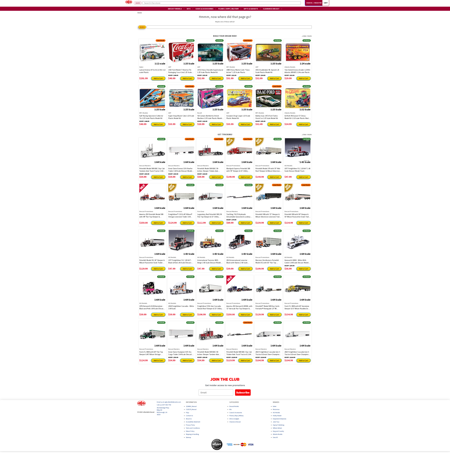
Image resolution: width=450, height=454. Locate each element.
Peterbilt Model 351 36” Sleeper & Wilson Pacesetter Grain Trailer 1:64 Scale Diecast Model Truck (152, 261)
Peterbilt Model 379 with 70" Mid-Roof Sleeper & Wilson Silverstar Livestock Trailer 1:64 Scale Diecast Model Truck (267, 169)
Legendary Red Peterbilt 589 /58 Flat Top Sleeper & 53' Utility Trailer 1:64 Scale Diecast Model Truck (209, 215)
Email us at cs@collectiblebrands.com (169, 402)
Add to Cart (158, 78)
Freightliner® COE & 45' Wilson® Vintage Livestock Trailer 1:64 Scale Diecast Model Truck (180, 215)
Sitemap (188, 437)
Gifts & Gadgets (251, 9)
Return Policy (190, 431)
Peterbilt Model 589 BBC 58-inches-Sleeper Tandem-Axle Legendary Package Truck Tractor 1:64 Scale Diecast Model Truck (210, 353)
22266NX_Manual (191, 406)
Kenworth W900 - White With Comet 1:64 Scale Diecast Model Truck (297, 261)
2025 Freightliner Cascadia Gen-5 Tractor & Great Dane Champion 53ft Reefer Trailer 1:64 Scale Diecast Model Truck (267, 353)
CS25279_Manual (191, 409)
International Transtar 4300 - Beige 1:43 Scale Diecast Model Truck (209, 261)
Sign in (309, 3)
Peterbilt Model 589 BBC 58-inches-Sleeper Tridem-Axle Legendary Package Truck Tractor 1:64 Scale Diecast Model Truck (210, 169)
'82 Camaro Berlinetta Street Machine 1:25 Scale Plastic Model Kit (209, 117)
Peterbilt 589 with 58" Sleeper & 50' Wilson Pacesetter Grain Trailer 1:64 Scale (297, 215)
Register (318, 3)
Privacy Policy (190, 425)
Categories (234, 402)
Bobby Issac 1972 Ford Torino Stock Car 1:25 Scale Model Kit (266, 117)
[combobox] (221, 3)
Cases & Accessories (204, 9)
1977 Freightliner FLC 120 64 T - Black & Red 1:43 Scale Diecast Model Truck (180, 261)
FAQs (187, 412)
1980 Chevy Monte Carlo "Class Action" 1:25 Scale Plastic (238, 71)
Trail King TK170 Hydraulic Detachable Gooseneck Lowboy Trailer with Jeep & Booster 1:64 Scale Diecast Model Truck (238, 215)
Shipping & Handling (192, 434)
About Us (189, 419)
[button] (202, 444)
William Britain (277, 428)
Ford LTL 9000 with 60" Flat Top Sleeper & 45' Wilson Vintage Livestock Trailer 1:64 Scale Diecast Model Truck (151, 353)
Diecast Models (175, 9)
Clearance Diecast (271, 9)
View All (275, 437)
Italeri (274, 406)
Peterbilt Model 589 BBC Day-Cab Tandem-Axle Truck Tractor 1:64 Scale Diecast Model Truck (152, 169)
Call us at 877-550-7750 (164, 405)
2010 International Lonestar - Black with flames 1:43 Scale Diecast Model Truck (237, 261)
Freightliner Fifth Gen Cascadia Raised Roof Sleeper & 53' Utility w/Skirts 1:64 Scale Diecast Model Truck (210, 307)
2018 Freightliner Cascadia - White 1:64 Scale (181, 307)
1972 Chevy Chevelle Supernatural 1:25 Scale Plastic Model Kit (210, 71)
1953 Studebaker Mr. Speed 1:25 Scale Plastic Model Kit (267, 71)
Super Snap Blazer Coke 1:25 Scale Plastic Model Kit (181, 117)
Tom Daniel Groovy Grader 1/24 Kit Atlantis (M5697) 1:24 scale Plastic (297, 71)
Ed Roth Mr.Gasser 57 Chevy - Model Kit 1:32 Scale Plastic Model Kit (297, 117)
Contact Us (189, 416)
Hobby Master (277, 416)
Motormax (276, 409)
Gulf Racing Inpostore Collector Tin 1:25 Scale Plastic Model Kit (151, 117)
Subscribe (242, 392)
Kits (189, 9)
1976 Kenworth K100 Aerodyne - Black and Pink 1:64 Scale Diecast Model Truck (151, 307)
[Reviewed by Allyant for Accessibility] (217, 444)
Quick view (152, 50)
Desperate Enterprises (279, 419)
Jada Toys (276, 422)
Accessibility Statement (193, 422)
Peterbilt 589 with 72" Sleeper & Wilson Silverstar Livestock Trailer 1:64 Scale (268, 215)
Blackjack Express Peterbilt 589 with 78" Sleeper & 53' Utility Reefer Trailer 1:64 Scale (238, 169)
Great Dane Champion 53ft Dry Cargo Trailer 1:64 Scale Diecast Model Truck (180, 353)
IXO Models (276, 412)
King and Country (278, 431)
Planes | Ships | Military (228, 9)
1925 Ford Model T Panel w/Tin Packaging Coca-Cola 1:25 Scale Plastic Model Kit (180, 71)
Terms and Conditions (193, 428)
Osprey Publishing (278, 425)
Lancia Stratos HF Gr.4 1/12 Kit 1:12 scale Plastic (152, 71)
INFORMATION (191, 402)
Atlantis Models (277, 434)
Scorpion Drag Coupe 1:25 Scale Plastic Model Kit (238, 117)
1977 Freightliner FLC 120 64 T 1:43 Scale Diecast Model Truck (297, 169)
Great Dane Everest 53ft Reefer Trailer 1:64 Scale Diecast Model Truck (180, 169)
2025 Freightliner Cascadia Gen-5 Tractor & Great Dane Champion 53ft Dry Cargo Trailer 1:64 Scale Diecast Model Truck (297, 353)
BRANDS (276, 402)
